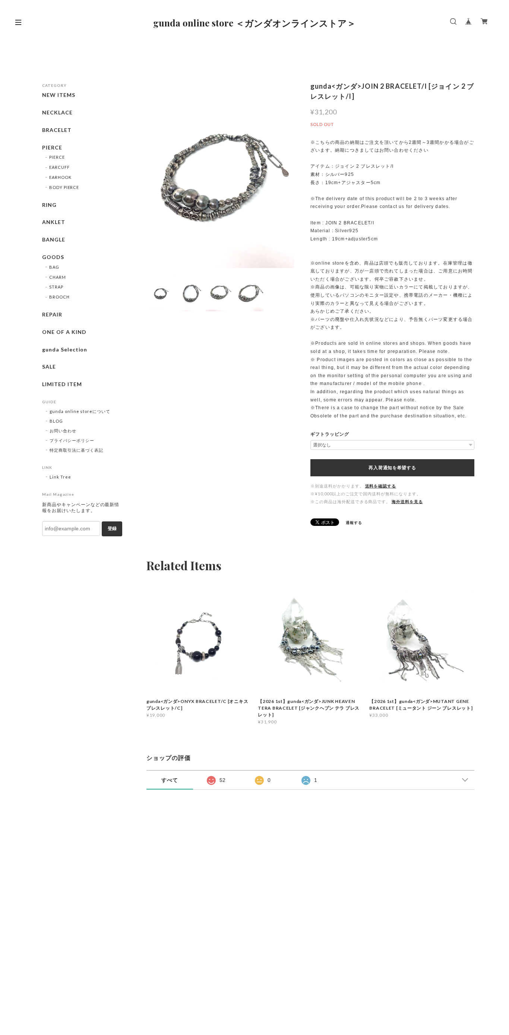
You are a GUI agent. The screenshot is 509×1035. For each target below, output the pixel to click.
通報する (354, 522)
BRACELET (57, 130)
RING (49, 205)
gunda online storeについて (80, 411)
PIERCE (52, 148)
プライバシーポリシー (72, 440)
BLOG (56, 421)
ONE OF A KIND (64, 332)
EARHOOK (60, 177)
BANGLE (53, 240)
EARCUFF (59, 167)
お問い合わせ (63, 430)
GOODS (53, 257)
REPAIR (52, 315)
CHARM (57, 277)
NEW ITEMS (58, 95)
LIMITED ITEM (62, 384)
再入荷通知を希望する (392, 467)
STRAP (56, 286)
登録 (112, 528)
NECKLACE (57, 113)
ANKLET (53, 222)
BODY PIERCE (64, 187)
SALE (49, 367)
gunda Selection (64, 350)
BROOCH (59, 296)
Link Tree (60, 476)
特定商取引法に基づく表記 (76, 450)
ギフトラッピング (329, 434)
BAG (54, 267)
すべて (169, 780)
